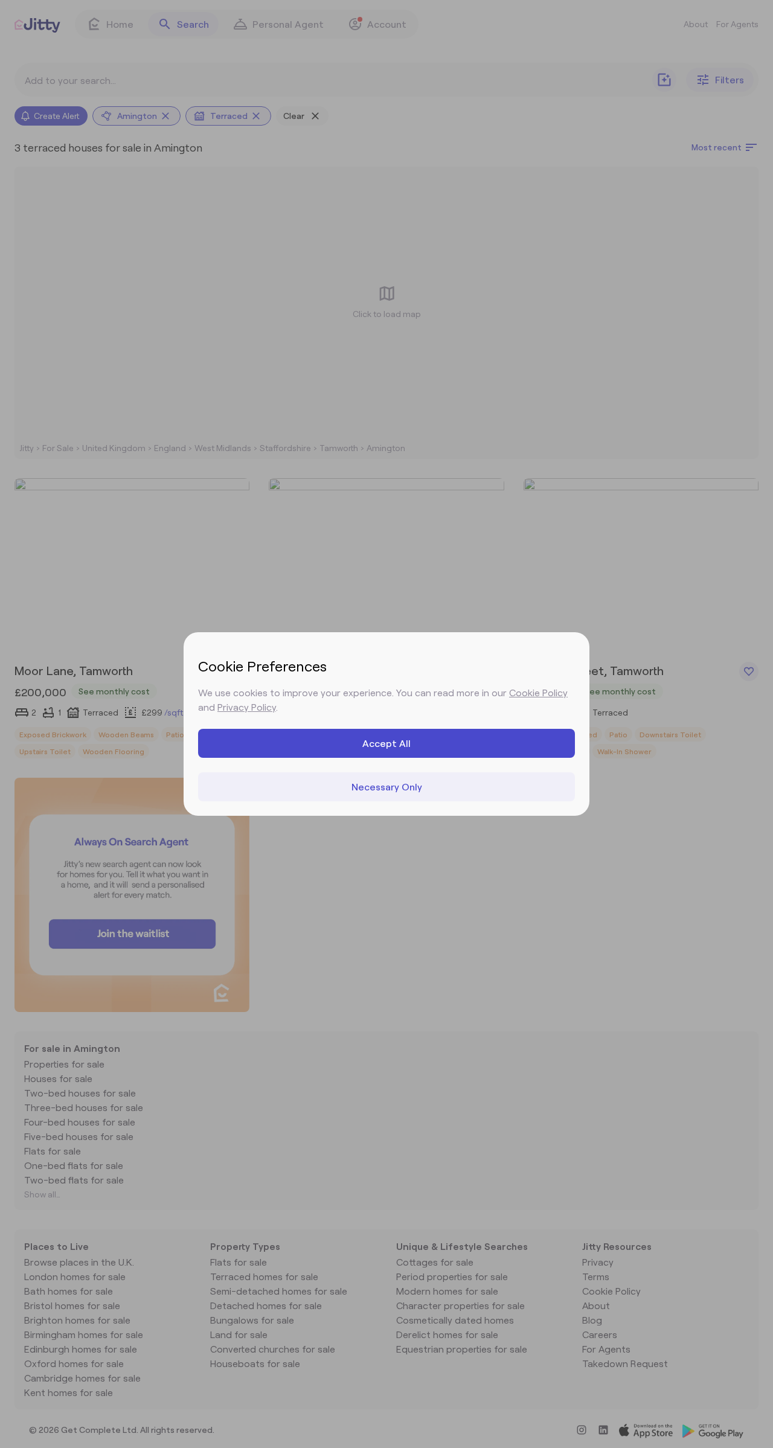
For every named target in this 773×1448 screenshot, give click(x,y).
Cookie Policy (538, 692)
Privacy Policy (246, 707)
